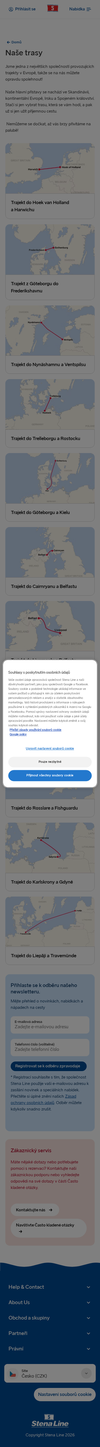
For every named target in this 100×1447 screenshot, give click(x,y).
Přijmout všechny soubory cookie (50, 775)
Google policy (18, 734)
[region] (49, 723)
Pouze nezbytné (50, 762)
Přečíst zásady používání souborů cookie (35, 730)
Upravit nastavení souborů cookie (50, 748)
